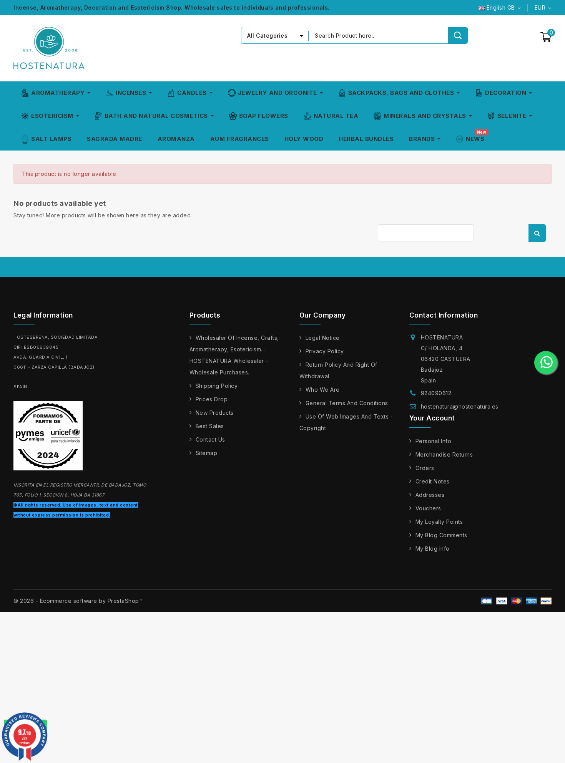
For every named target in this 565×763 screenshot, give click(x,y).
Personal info (433, 441)
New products (215, 412)
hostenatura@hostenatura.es (460, 406)
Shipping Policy (217, 385)
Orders (424, 468)
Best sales (210, 426)
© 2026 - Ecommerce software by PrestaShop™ (78, 600)
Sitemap (207, 453)
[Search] (457, 35)
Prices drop (212, 399)
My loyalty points (439, 521)
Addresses (430, 495)
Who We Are (323, 389)
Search (537, 233)
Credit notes (432, 481)
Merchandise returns (444, 454)
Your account (432, 418)
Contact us (210, 439)
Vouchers (428, 508)
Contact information (443, 315)
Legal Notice (323, 337)
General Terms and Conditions (347, 403)
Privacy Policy (325, 351)
